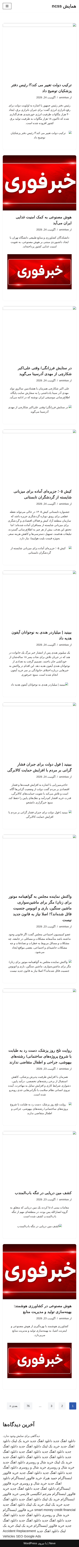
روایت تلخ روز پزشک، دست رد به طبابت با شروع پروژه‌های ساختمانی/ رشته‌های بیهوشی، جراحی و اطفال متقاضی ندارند (40, 1056)
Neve (52, 1543)
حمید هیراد (50, 1478)
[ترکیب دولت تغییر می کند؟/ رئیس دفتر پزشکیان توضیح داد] (39, 50)
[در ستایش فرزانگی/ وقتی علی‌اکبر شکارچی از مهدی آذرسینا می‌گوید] (39, 333)
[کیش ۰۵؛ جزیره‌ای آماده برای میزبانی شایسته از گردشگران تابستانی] (39, 457)
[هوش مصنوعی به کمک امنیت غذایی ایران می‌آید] (39, 182)
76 (28, 1405)
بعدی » (13, 1405)
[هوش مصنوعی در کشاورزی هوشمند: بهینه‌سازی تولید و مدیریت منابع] (39, 1271)
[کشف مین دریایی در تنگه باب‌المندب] (39, 1158)
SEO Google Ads (28, 1536)
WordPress (30, 1543)
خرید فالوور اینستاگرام (26, 1478)
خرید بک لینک (20, 1441)
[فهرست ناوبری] (7, 6)
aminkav (64, 97)
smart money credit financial (55, 1510)
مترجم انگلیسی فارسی (35, 1494)
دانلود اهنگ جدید (64, 1441)
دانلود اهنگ (33, 1457)
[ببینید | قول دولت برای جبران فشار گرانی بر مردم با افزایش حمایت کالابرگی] (39, 730)
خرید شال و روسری (39, 1462)
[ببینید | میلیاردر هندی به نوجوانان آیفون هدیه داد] (39, 598)
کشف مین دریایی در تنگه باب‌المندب (43, 1193)
